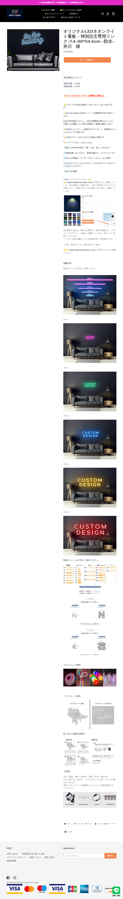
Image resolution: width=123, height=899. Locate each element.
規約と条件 (49, 857)
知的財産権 (11, 861)
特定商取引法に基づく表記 (33, 854)
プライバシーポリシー (16, 857)
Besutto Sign (17, 882)
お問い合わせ (12, 854)
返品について (35, 857)
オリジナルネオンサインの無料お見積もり (85, 95)
